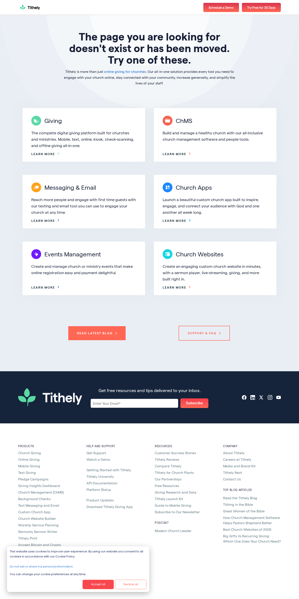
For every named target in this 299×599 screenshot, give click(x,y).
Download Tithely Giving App (109, 506)
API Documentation (101, 483)
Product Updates (100, 500)
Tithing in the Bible (238, 504)
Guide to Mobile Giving (173, 505)
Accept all (98, 584)
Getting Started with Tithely (108, 470)
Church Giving (29, 453)
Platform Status (98, 489)
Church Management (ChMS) (41, 492)
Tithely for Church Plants (174, 472)
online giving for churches (125, 71)
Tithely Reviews (167, 459)
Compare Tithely (168, 466)
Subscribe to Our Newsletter (177, 512)
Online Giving (29, 459)
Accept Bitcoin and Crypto (39, 545)
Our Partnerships (168, 479)
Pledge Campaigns (33, 479)
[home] (45, 7)
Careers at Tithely (237, 459)
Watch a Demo (98, 459)
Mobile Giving (29, 466)
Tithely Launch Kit (169, 499)
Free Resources (167, 485)
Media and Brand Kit (239, 466)
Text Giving (27, 472)
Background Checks (34, 499)
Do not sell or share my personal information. (42, 566)
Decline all (130, 584)
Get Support (96, 453)
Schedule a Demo (221, 7)
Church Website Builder (37, 518)
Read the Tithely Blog (240, 498)
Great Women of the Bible (244, 511)
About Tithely (233, 453)
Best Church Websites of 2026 (247, 529)
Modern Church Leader (173, 531)
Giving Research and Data (175, 492)
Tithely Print (27, 538)
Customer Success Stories (175, 453)
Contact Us (232, 479)
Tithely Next (232, 472)
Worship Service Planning (38, 525)
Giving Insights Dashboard (39, 485)
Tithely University (100, 476)
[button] (261, 7)
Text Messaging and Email (38, 505)
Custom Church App (34, 512)
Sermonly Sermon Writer (37, 531)
